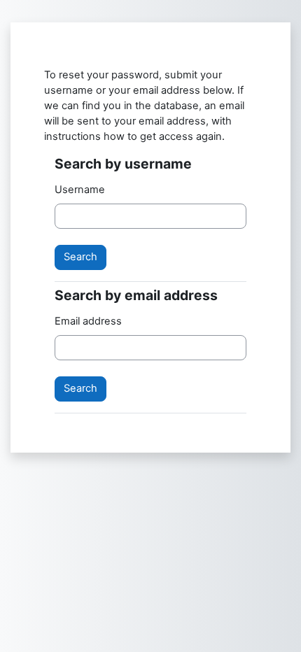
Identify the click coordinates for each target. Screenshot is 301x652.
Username (80, 189)
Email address (88, 321)
